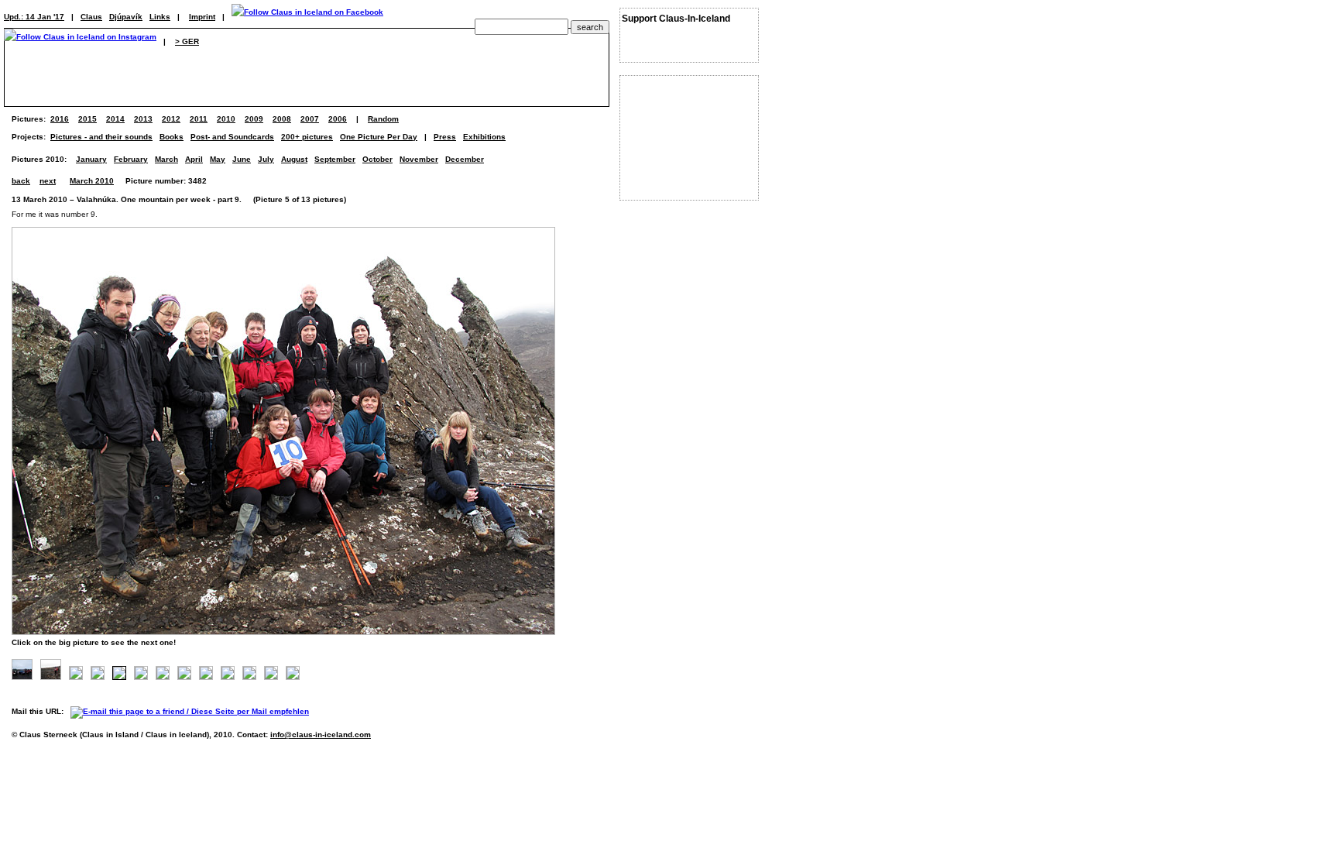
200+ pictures (307, 136)
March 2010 (92, 181)
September (334, 159)
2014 (115, 119)
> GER (187, 41)
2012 (171, 119)
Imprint (202, 16)
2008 (282, 119)
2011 (199, 119)
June (241, 159)
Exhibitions (484, 136)
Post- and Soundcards (232, 136)
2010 (226, 119)
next (47, 181)
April (194, 159)
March (166, 159)
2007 (309, 119)
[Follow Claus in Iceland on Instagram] (80, 41)
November (419, 159)
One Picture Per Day (378, 136)
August (294, 159)
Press (445, 136)
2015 (87, 119)
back (21, 181)
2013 (143, 119)
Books (172, 136)
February (131, 159)
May (217, 159)
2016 (59, 119)
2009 (254, 119)
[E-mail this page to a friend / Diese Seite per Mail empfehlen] (193, 711)
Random (383, 119)
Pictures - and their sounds (101, 136)
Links (159, 16)
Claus (91, 16)
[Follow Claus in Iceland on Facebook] (307, 16)
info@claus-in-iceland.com (320, 734)
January (91, 159)
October (377, 159)
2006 (337, 119)
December (464, 159)
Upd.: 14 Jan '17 (34, 16)
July (266, 159)
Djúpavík (125, 16)
